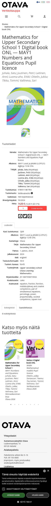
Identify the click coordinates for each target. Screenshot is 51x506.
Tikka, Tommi (24, 183)
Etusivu (5, 24)
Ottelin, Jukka (24, 180)
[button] (25, 502)
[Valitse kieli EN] (48, 2)
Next (47, 370)
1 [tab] (11, 404)
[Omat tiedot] (44, 16)
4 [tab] (22, 404)
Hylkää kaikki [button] (38, 495)
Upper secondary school (31, 267)
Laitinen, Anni (24, 175)
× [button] (48, 471)
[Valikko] (6, 16)
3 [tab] (18, 404)
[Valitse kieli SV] (43, 2)
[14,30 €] (35, 357)
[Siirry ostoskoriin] (32, 16)
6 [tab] (30, 404)
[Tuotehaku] (19, 16)
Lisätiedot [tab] (8, 225)
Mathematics (26, 273)
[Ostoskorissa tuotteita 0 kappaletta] (32, 17)
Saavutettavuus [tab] (25, 307)
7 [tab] (34, 404)
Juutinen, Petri (24, 172)
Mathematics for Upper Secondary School (30, 245)
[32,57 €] (14, 359)
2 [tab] (14, 404)
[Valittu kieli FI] (38, 2)
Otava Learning (27, 270)
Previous (1, 370)
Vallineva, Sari (24, 186)
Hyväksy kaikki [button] (13, 495)
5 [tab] (26, 404)
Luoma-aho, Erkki (25, 178)
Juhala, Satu (23, 169)
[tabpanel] (14, 370)
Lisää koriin (36, 208)
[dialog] (25, 487)
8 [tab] (38, 404)
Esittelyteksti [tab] (9, 307)
